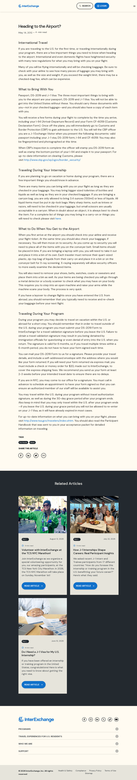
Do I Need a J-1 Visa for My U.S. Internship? (40, 653)
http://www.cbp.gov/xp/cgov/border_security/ (52, 160)
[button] (134, 6)
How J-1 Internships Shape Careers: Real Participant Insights (93, 551)
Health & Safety (65, 770)
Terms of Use (110, 770)
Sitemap (89, 773)
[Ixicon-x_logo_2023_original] (103, 719)
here (58, 218)
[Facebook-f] (84, 719)
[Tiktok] (110, 719)
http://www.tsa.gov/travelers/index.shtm (48, 420)
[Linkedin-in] (97, 719)
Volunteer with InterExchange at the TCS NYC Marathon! (42, 551)
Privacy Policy (95, 770)
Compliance (81, 770)
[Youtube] (116, 719)
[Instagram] (91, 719)
